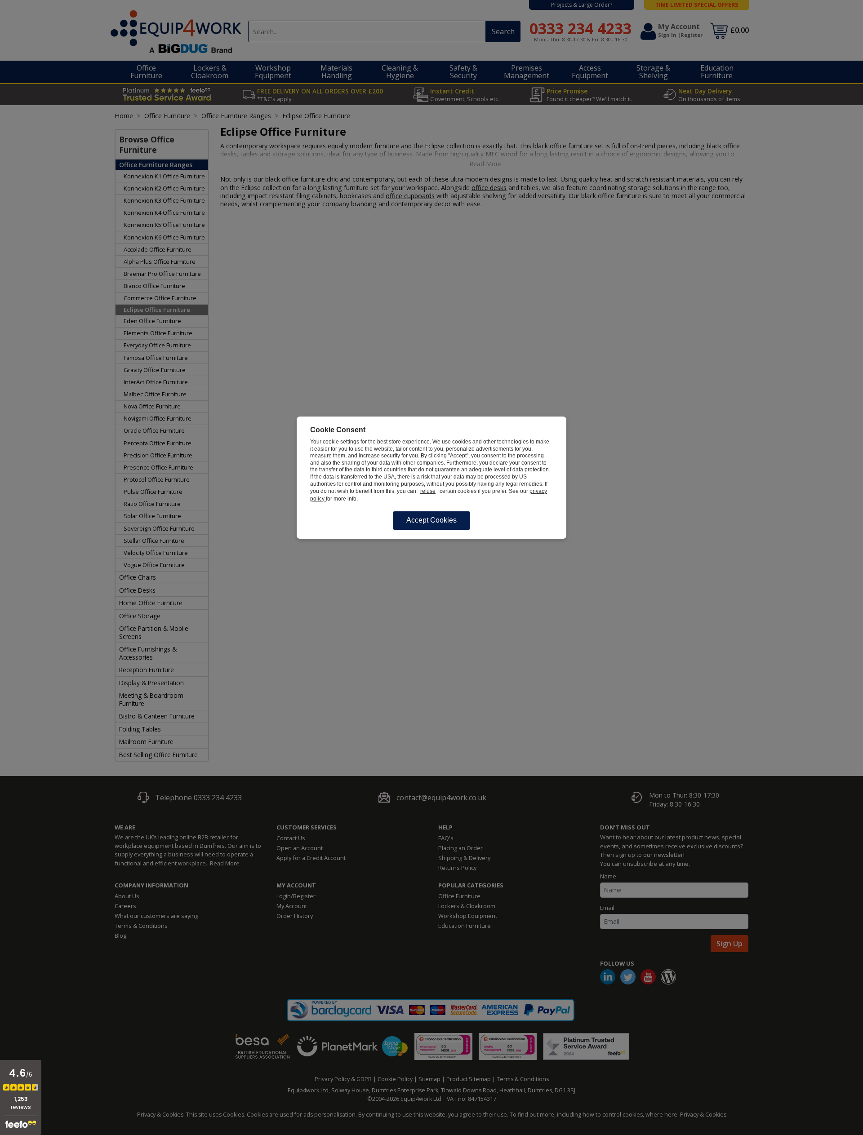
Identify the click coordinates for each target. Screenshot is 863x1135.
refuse (428, 491)
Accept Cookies (431, 520)
